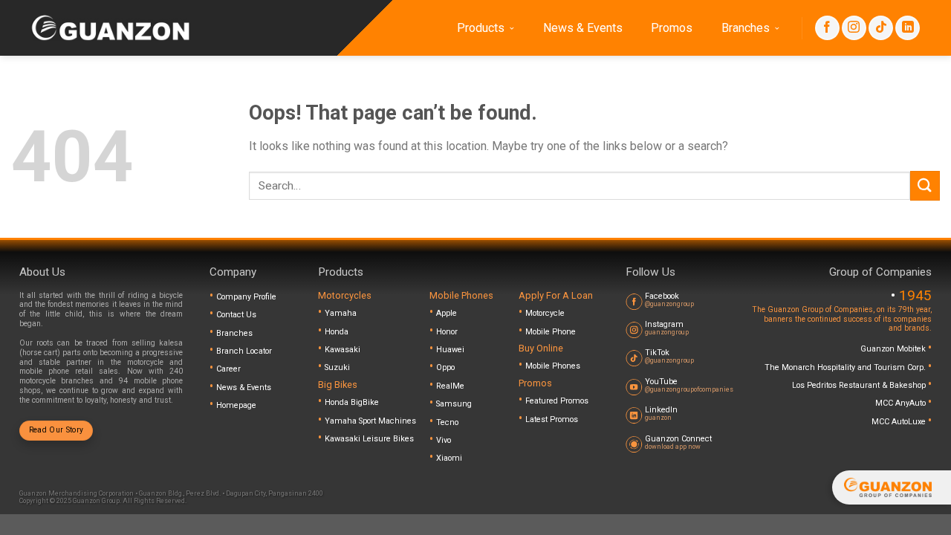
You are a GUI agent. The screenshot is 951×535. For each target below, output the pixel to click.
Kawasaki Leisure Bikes (369, 439)
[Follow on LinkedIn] (907, 28)
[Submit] (925, 185)
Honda (336, 332)
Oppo (445, 367)
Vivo (443, 440)
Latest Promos (551, 419)
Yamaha (341, 313)
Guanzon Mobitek (894, 349)
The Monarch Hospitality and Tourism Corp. (846, 367)
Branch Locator (244, 351)
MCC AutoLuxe (900, 422)
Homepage (236, 405)
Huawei (450, 349)
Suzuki (337, 367)
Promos (671, 28)
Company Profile (246, 297)
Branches (745, 28)
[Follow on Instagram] (854, 28)
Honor (447, 332)
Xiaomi (449, 458)
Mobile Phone (550, 332)
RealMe (450, 386)
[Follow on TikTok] (881, 28)
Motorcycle (545, 313)
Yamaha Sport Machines (370, 421)
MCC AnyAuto (901, 403)
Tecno (447, 422)
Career (228, 369)
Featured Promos (556, 401)
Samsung (454, 404)
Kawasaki (342, 349)
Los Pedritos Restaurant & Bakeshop (860, 385)
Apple (446, 313)
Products (480, 28)
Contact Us (236, 315)
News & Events (583, 28)
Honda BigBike (352, 402)
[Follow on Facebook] (827, 28)
